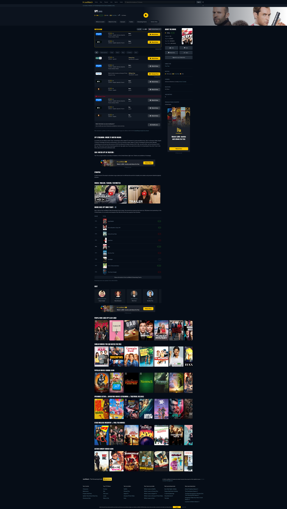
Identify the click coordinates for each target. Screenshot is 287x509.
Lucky (104, 496)
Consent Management (168, 480)
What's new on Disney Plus (151, 491)
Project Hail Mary (87, 493)
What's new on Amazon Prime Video (153, 496)
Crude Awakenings (169, 493)
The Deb (167, 498)
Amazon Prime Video (129, 496)
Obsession (85, 489)
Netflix (125, 489)
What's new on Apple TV (150, 493)
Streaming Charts (142, 21)
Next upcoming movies (170, 486)
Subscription (104, 52)
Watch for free (112, 21)
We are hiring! (107, 479)
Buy (123, 52)
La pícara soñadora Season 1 (192, 501)
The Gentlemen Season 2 (191, 491)
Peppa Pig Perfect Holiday (171, 491)
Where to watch (100, 21)
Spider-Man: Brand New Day (90, 496)
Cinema (129, 52)
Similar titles (154, 21)
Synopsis (122, 21)
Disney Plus (127, 491)
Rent (117, 52)
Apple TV (126, 493)
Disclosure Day (87, 498)
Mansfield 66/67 (169, 496)
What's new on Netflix (150, 489)
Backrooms (86, 491)
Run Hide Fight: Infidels (171, 489)
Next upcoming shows (190, 486)
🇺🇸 (154, 29)
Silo (104, 491)
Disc (136, 52)
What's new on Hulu (149, 498)
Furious (105, 489)
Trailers (131, 21)
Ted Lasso (105, 493)
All (96, 52)
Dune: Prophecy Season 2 (191, 489)
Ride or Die (106, 498)
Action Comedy (182, 81)
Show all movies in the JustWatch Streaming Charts (128, 277)
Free (112, 52)
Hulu (125, 498)
